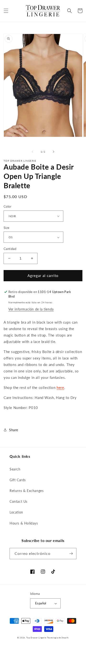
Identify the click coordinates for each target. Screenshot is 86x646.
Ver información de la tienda (31, 309)
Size (7, 228)
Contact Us (18, 501)
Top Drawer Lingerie (36, 637)
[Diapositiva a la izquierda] (32, 151)
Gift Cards (18, 480)
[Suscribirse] (71, 553)
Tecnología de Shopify (58, 637)
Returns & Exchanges (26, 491)
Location (16, 512)
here (60, 387)
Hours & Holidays (24, 523)
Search (15, 469)
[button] (6, 11)
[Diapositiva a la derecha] (53, 151)
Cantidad (10, 249)
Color (7, 206)
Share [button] (13, 430)
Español (40, 603)
